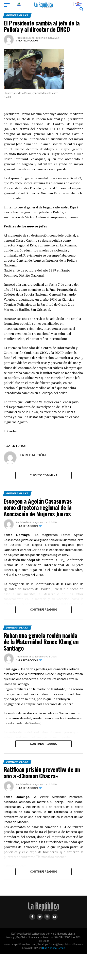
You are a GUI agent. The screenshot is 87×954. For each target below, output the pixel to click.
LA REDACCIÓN (28, 40)
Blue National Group (53, 948)
